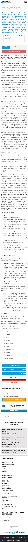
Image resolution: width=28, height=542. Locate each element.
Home (3, 7)
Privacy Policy (5, 485)
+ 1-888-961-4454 (8, 414)
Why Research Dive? (7, 462)
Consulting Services (7, 477)
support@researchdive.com (10, 416)
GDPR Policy (5, 483)
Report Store (10, 7)
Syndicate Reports (7, 474)
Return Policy (5, 487)
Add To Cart (14, 377)
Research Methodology (8, 464)
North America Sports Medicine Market (13, 437)
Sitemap (14, 537)
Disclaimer (6, 537)
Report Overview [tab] (5, 47)
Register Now (14, 527)
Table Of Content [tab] (14, 47)
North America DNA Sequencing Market (13, 450)
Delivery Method (6, 488)
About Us (4, 461)
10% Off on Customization (14, 399)
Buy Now (14, 382)
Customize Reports (7, 475)
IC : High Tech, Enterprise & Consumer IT (8, 37)
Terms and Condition (7, 490)
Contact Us (22, 537)
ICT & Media (17, 7)
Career (4, 466)
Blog (3, 468)
